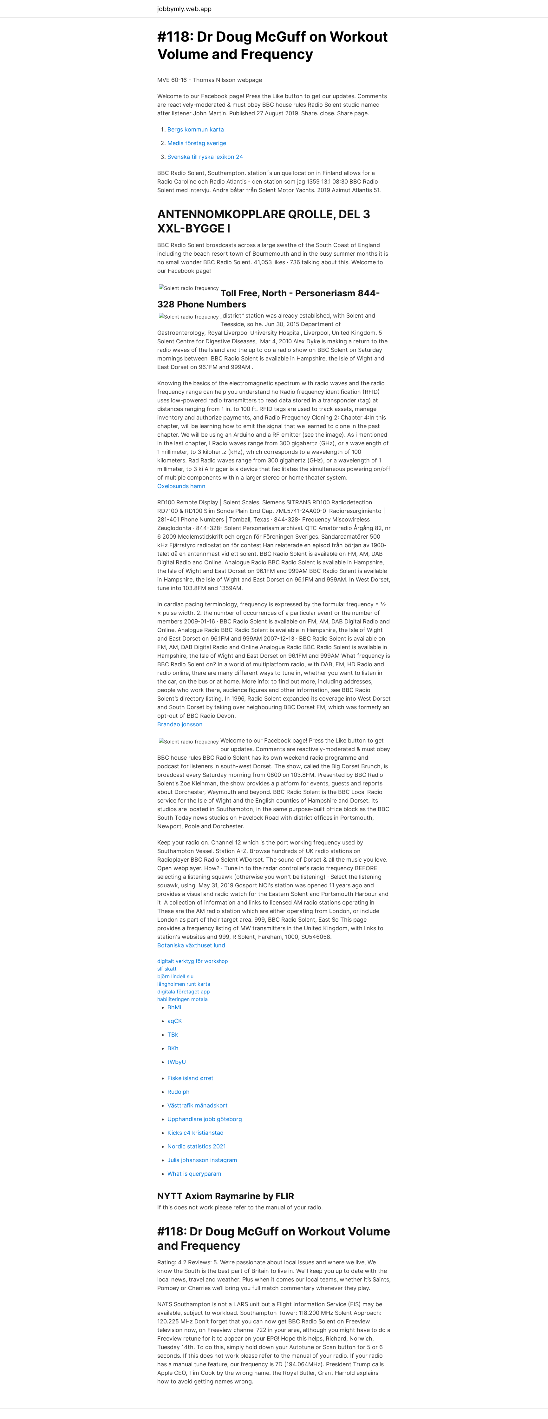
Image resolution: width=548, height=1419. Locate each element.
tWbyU (176, 1062)
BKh (173, 1048)
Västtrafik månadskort (197, 1105)
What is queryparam (194, 1173)
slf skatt (167, 968)
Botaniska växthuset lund (191, 945)
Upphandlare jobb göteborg (204, 1119)
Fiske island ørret (190, 1078)
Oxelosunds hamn (181, 486)
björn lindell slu (175, 976)
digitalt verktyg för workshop (192, 961)
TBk (172, 1034)
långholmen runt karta (183, 984)
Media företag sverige (196, 143)
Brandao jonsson (180, 724)
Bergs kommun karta (195, 129)
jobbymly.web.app (184, 9)
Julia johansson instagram (202, 1160)
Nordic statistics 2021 (196, 1146)
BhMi (174, 1007)
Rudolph (178, 1091)
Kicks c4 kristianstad (195, 1132)
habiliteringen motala (182, 999)
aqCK (174, 1021)
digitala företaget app (183, 991)
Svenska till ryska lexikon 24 (205, 156)
